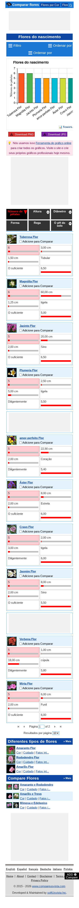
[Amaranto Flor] (10, 750)
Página (33, 726)
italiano (57, 869)
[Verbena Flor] (12, 641)
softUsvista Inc (56, 892)
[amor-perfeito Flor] (12, 440)
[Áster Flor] (12, 484)
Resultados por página (38, 733)
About (20, 876)
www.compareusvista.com (48, 886)
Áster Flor (26, 482)
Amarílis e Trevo (31, 793)
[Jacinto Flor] (12, 327)
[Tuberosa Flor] (12, 238)
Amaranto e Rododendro (36, 784)
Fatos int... (42, 752)
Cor (18, 752)
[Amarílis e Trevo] (12, 796)
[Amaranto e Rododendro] (12, 787)
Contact (31, 876)
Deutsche (45, 869)
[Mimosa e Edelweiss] (12, 805)
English (10, 869)
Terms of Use (63, 876)
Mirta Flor (26, 683)
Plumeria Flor (29, 370)
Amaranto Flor (26, 748)
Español (22, 869)
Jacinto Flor (27, 325)
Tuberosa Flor (29, 236)
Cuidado (28, 752)
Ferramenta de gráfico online (53, 143)
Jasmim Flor (28, 571)
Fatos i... (45, 789)
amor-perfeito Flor (32, 438)
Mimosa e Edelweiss (33, 803)
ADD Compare (72, 876)
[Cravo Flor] (12, 528)
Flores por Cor (50, 4)
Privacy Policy (39, 880)
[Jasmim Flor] (12, 573)
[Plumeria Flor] (12, 372)
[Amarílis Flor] (10, 769)
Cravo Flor (27, 527)
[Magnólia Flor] (12, 283)
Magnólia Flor (29, 281)
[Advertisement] (39, 20)
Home (9, 876)
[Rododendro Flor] (10, 759)
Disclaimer (46, 876)
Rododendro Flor (27, 757)
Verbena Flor (28, 639)
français (33, 869)
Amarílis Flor (25, 766)
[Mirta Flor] (12, 685)
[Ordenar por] (25, 212)
